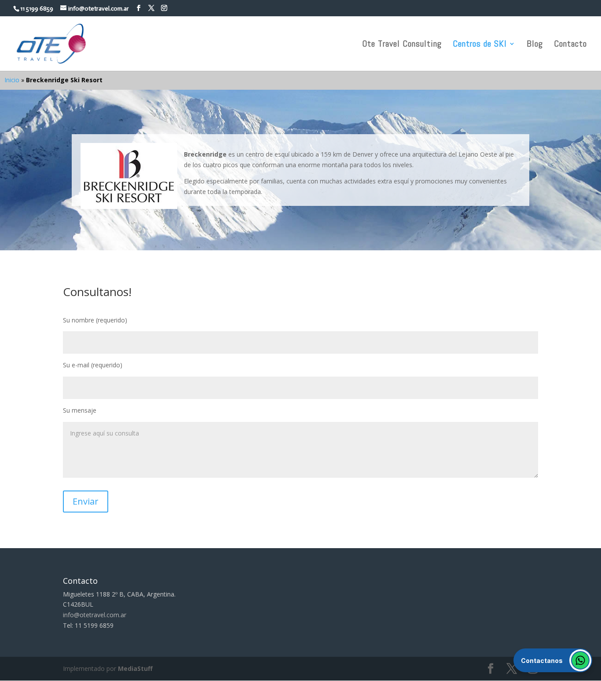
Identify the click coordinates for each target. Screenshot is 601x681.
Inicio (11, 80)
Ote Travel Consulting (402, 44)
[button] (552, 660)
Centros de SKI (480, 44)
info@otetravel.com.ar (94, 615)
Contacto (570, 44)
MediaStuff (135, 668)
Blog (535, 44)
